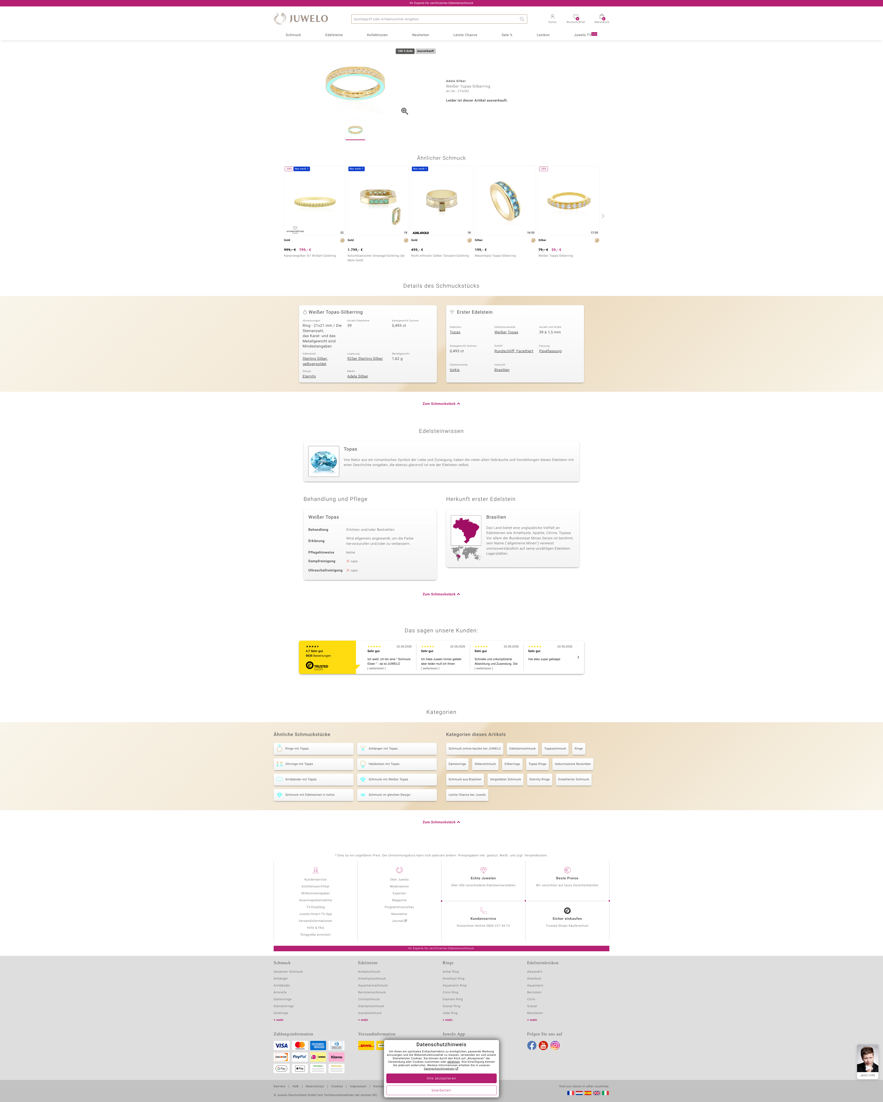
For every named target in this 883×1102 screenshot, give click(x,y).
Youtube (543, 1045)
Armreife (280, 992)
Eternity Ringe (540, 779)
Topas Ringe (538, 764)
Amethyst (534, 979)
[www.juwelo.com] (596, 1093)
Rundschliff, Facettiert (513, 351)
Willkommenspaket (315, 893)
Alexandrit (534, 972)
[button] (552, 19)
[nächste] (602, 216)
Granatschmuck (370, 1013)
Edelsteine (334, 35)
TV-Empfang (316, 907)
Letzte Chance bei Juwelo (467, 795)
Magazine (399, 900)
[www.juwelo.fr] (570, 1093)
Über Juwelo (399, 880)
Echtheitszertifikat (315, 886)
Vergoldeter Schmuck (505, 779)
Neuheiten (420, 35)
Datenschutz (315, 1087)
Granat (532, 1006)
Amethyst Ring (453, 979)
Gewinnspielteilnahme (315, 900)
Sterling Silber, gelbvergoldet (315, 361)
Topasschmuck (555, 749)
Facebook (531, 1045)
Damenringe (457, 764)
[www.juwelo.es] (588, 1093)
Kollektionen (377, 35)
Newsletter (399, 914)
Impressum (358, 1087)
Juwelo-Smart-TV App (315, 914)
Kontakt (379, 1087)
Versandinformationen (316, 921)
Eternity (309, 376)
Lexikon (543, 35)
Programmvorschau (399, 907)
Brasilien (502, 370)
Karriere (279, 1087)
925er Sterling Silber (365, 358)
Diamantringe (284, 1006)
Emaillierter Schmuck (573, 779)
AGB (295, 1087)
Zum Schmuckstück (439, 403)
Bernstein (534, 992)
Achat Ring (451, 972)
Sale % (507, 35)
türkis (455, 370)
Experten (399, 893)
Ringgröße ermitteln (315, 935)
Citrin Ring (451, 992)
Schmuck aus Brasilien (465, 779)
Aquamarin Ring (455, 985)
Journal (397, 921)
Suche (522, 19)
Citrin (531, 999)
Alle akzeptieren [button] (441, 1078)
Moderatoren (399, 886)
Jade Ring (450, 1013)
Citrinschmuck (369, 999)
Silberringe (512, 764)
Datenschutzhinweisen (439, 1069)
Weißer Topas (506, 332)
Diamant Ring (453, 999)
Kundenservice (315, 880)
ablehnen (453, 1062)
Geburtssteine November (573, 764)
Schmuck (293, 35)
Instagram (555, 1045)
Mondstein (535, 1013)
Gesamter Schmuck (288, 972)
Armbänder (282, 985)
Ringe (579, 749)
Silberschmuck (485, 764)
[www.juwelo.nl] (579, 1093)
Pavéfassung (550, 351)
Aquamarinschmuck (373, 985)
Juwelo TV (585, 35)
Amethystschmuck (372, 979)
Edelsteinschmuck (522, 749)
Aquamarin (535, 985)
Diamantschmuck (371, 1006)
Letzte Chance (465, 35)
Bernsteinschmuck (372, 992)
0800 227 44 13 (498, 926)
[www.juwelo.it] (605, 1093)
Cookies (337, 1087)
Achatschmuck (369, 972)
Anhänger (281, 979)
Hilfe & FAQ (315, 928)
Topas (455, 332)
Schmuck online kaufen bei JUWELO (475, 749)
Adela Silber (357, 376)
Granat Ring (451, 1006)
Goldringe (281, 1013)
